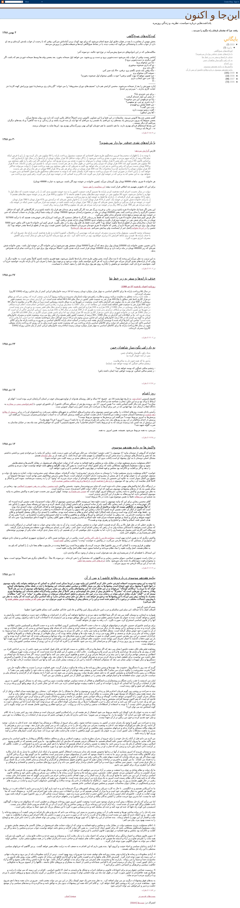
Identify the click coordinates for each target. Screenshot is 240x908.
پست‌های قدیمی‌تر (146, 896)
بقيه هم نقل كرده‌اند (81, 228)
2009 (231, 73)
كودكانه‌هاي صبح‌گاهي (141, 36)
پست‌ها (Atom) (137, 902)
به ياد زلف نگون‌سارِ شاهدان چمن (132, 347)
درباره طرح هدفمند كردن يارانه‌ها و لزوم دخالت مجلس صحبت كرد (83, 481)
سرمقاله (139, 496)
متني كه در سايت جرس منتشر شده (24, 599)
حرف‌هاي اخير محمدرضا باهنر (91, 560)
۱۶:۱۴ (151, 568)
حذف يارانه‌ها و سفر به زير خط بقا (132, 278)
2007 (231, 79)
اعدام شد (137, 398)
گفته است (59, 540)
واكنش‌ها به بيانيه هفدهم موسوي (133, 447)
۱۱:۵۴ (151, 890)
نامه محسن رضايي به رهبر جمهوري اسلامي (37, 486)
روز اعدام (148, 393)
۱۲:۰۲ (151, 337)
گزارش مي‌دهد (142, 151)
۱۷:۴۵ (151, 437)
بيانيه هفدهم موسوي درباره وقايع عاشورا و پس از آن (119, 578)
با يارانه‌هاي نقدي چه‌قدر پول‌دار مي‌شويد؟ (127, 143)
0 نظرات (145, 133)
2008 (231, 76)
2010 (231, 44)
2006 (231, 82)
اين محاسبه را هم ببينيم (94, 186)
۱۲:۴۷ (151, 383)
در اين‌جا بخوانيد (139, 228)
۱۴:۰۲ (151, 268)
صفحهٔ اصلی (70, 896)
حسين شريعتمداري (77, 491)
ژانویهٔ (229, 47)
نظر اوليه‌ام (46, 455)
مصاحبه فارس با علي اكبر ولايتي (99, 538)
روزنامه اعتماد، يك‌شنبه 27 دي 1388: (138, 286)
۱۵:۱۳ (151, 133)
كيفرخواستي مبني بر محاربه (20, 404)
